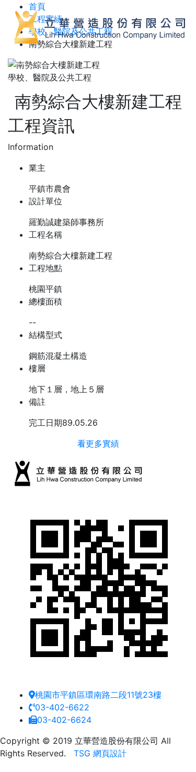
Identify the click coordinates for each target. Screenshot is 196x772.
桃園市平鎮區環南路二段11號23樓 (98, 694)
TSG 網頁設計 (100, 753)
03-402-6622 (62, 707)
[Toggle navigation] (23, 60)
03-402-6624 (64, 720)
